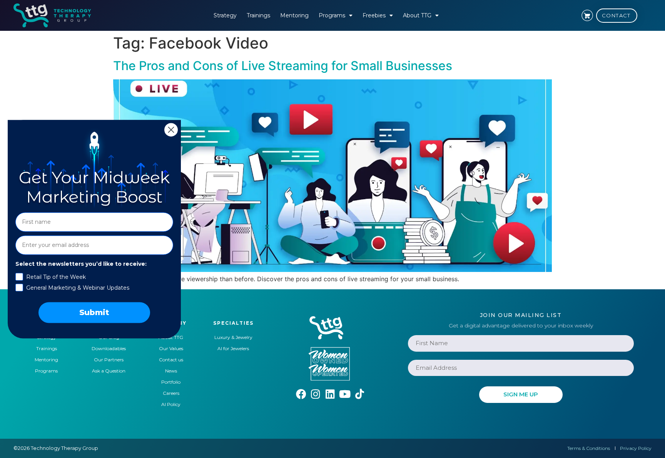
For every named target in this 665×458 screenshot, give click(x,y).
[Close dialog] (171, 129)
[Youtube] (345, 394)
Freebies (374, 15)
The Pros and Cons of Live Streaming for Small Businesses (282, 65)
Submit (94, 312)
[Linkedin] (330, 394)
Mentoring (294, 15)
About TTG (417, 15)
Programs (332, 15)
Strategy (225, 15)
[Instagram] (316, 394)
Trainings (258, 15)
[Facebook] (301, 394)
